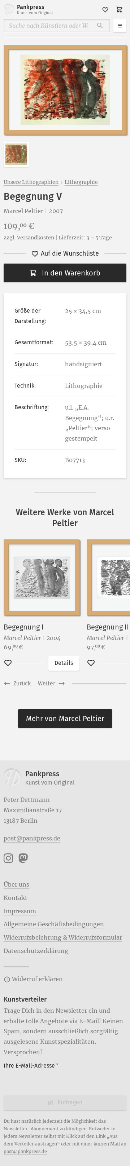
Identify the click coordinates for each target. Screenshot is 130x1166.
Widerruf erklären (36, 978)
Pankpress (35, 9)
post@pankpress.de (32, 838)
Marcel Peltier (23, 211)
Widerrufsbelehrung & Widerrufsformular (63, 937)
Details (64, 662)
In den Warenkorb (71, 273)
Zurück (22, 683)
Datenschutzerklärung (36, 950)
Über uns (16, 884)
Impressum (20, 911)
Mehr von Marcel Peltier (65, 718)
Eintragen (69, 1102)
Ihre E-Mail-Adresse (31, 1065)
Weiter (46, 683)
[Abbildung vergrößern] (65, 89)
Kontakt (15, 897)
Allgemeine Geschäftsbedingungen (54, 924)
